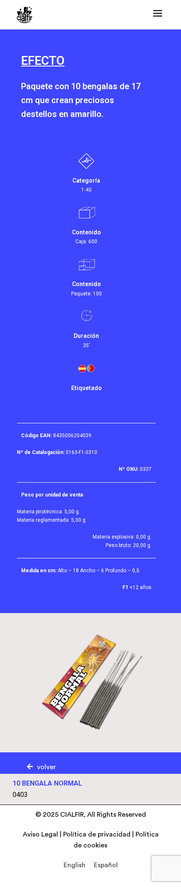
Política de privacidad (96, 834)
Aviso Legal (40, 834)
